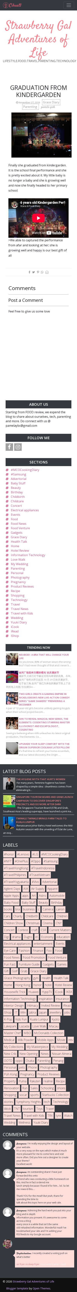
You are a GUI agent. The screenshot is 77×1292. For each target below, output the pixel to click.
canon (60, 909)
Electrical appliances (25, 510)
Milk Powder (26, 1040)
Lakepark (10, 1026)
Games (62, 964)
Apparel (52, 889)
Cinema (48, 923)
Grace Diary (51, 102)
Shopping (17, 595)
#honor (9, 854)
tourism (28, 1109)
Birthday (17, 492)
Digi (6, 937)
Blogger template (17, 1288)
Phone (32, 1067)
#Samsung (18, 474)
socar (23, 1095)
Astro (42, 896)
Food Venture (20, 528)
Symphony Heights (28, 1102)
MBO (27, 1033)
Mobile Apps (45, 1040)
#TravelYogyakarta (16, 882)
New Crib (10, 1054)
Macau (53, 1026)
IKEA (69, 992)
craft (34, 930)
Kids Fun (21, 1019)
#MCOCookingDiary (25, 470)
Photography (20, 577)
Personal (17, 573)
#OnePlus (21, 861)
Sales (34, 1088)
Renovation (11, 1088)
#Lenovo (23, 854)
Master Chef (12, 1033)
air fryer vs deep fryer (27, 1264)
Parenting (30, 107)
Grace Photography (17, 978)
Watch (68, 1116)
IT (16, 1012)
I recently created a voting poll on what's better (41, 1255)
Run (24, 1088)
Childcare (17, 501)
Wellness (24, 1122)
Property (10, 1081)
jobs (67, 1012)
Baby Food (11, 902)
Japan (43, 1012)
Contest (23, 930)
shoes (61, 1088)
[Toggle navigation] (69, 5)
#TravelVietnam (39, 875)
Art (34, 896)
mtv (70, 1040)
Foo (49, 950)
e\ (36, 937)
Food (14, 519)
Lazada (24, 1026)
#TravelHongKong (16, 868)
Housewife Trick (14, 992)
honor (37, 985)
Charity (17, 916)
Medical (9, 1040)
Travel (15, 604)
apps (25, 896)
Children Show (13, 923)
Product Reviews (22, 586)
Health (46, 978)
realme (48, 1081)
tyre (58, 1116)
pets (22, 1067)
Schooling (47, 1088)
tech (47, 1102)
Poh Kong (10, 1074)
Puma (22, 1081)
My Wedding (19, 564)
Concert (16, 506)
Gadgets (16, 533)
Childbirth (18, 497)
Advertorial (18, 479)
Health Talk (19, 542)
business (29, 909)
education (63, 937)
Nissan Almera (61, 1054)
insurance (62, 999)
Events (15, 515)
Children (62, 916)
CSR (43, 930)
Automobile (56, 896)
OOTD (8, 1061)
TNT (17, 1109)
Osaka (30, 1061)
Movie (61, 1040)
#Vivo (35, 882)
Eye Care (10, 950)
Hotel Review (20, 551)
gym (35, 978)
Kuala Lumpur (39, 1019)
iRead (15, 631)
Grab (24, 971)
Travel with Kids (22, 613)
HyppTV (47, 992)
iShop (15, 636)
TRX (50, 1116)
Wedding (17, 618)
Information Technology (28, 555)
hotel (48, 985)
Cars (7, 916)
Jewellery (55, 1012)
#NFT (8, 861)
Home (15, 546)
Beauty (16, 488)
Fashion (24, 950)
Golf (14, 971)
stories (8, 1102)
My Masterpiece (37, 1047)
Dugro (28, 937)
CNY (59, 923)
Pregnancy (18, 582)
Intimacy (32, 1005)
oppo (19, 1061)
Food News (18, 524)
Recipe (15, 591)
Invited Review (50, 1005)
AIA (25, 889)
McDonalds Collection (48, 1033)
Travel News (19, 609)
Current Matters (60, 930)
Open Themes (41, 1288)
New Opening (28, 1054)
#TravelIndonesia (42, 868)
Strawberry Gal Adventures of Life (39, 39)
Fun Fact (10, 964)
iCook (15, 627)
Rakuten (35, 1081)
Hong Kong (22, 985)
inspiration (46, 999)
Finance (38, 950)
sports (34, 1095)
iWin (23, 1012)
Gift (6, 971)
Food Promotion (34, 957)
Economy (47, 937)
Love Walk (18, 560)
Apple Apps (11, 896)
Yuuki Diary (19, 622)
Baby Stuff (18, 483)
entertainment (43, 944)
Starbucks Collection (55, 1095)
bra (17, 909)
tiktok (7, 1109)
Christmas (32, 923)
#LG (35, 854)
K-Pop (8, 1019)
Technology (19, 600)
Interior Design (14, 1005)
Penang (58, 1061)
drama (16, 937)
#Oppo (35, 861)
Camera (48, 909)
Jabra (32, 1012)
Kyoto (55, 1019)
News (45, 1054)
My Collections (13, 1047)
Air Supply (37, 889)
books (8, 909)
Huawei (33, 992)
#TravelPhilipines (15, 875)
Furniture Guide (29, 964)
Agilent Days (12, 889)
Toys (39, 1109)
